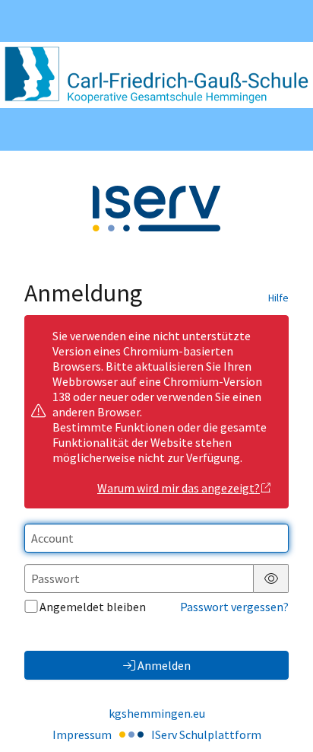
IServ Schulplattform (206, 734)
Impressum (82, 734)
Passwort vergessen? (234, 606)
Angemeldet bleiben (93, 606)
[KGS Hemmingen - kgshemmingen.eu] (156, 75)
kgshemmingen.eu (157, 713)
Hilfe (278, 297)
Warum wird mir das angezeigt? (178, 487)
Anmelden (164, 665)
